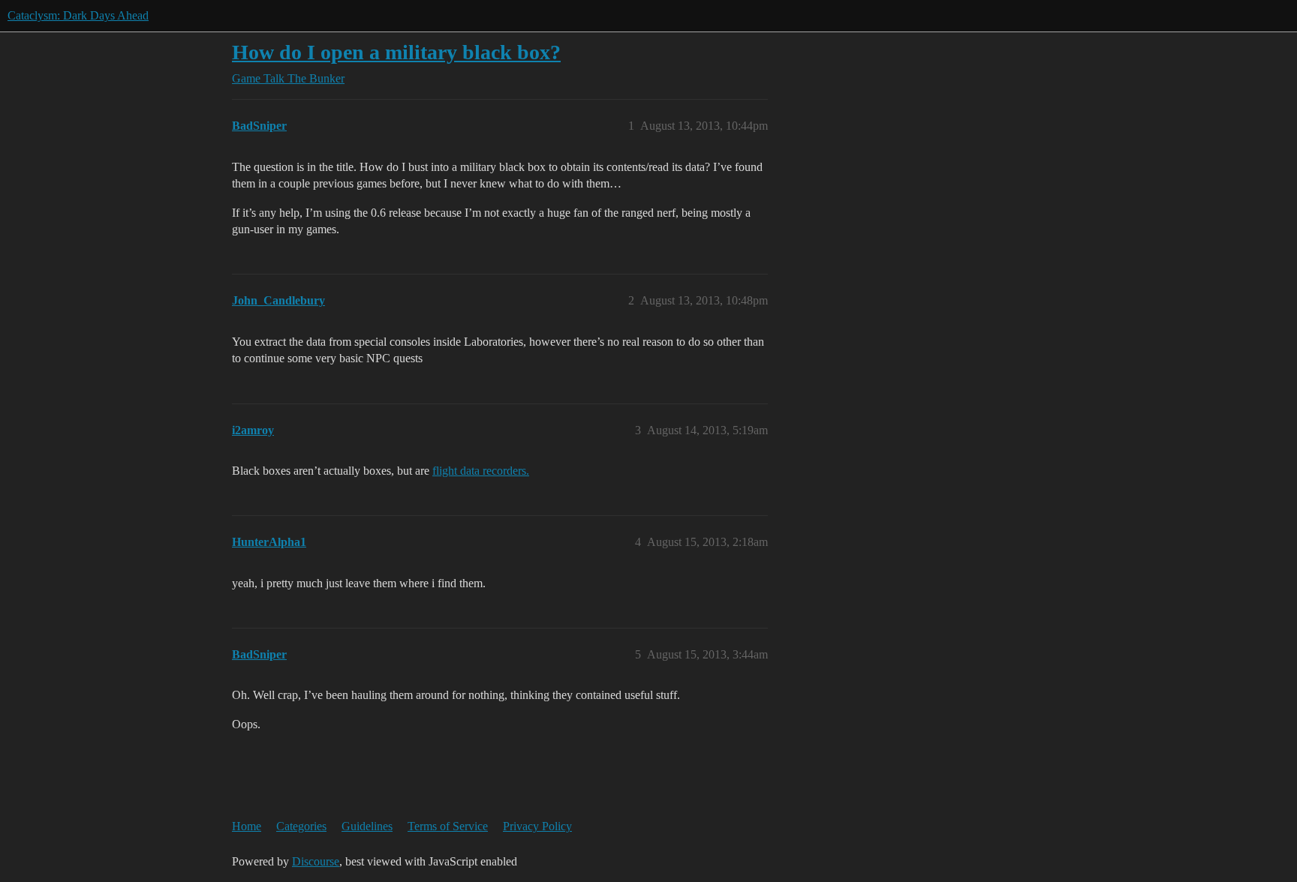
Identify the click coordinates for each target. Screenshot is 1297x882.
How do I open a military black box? (396, 52)
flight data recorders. (480, 470)
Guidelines (367, 826)
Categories (301, 826)
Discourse (315, 861)
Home (246, 826)
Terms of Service (448, 826)
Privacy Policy (537, 826)
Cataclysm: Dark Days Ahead (78, 15)
